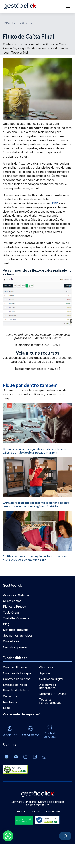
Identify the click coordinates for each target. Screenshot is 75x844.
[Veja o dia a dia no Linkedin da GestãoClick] (35, 757)
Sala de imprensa (15, 647)
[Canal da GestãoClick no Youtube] (16, 757)
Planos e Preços (14, 606)
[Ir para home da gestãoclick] (20, 6)
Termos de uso (51, 811)
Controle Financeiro (17, 667)
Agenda (44, 673)
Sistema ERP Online (52, 694)
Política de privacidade (28, 811)
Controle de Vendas (16, 679)
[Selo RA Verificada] (46, 820)
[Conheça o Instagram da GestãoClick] (6, 757)
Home (6, 22)
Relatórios (10, 702)
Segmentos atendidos (18, 635)
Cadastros (10, 696)
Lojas (6, 708)
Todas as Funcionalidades (50, 701)
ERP (55, 203)
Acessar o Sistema (16, 595)
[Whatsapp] (44, 757)
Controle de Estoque (17, 673)
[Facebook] (25, 757)
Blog (6, 624)
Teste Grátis (11, 612)
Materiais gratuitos (15, 630)
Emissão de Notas (15, 685)
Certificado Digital (51, 679)
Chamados (46, 667)
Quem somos (12, 601)
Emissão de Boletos (16, 690)
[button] (8, 835)
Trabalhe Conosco (16, 618)
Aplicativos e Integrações (48, 686)
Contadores (11, 641)
